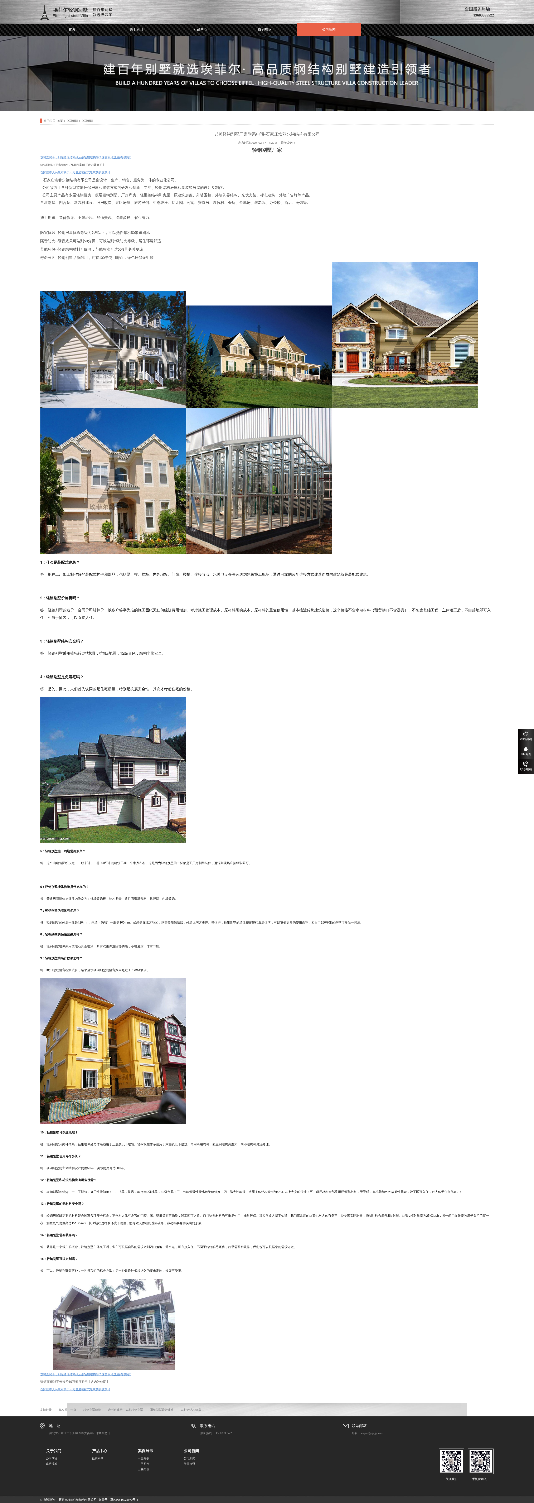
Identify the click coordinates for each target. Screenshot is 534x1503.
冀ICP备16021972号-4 (124, 1499)
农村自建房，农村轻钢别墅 (125, 1409)
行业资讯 (189, 1463)
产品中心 (200, 29)
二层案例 (143, 1463)
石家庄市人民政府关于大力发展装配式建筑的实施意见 (75, 1389)
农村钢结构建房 (191, 1409)
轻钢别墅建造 (92, 1409)
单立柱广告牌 (67, 1409)
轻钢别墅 (97, 1458)
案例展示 (264, 29)
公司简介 (52, 1458)
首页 (72, 29)
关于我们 (136, 29)
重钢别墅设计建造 (162, 1409)
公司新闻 (329, 29)
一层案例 (143, 1458)
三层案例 (143, 1469)
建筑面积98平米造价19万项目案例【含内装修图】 (72, 165)
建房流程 (52, 1463)
